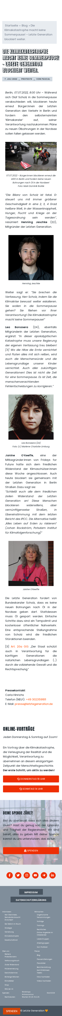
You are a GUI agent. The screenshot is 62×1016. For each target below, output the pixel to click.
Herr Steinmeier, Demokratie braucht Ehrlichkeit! (12, 915)
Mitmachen (38, 912)
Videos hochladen (44, 981)
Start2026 (51, 993)
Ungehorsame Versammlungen (43, 915)
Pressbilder (41, 963)
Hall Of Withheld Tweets (43, 970)
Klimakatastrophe (12, 936)
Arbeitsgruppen (43, 943)
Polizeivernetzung (11, 969)
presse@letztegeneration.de (34, 704)
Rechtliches (41, 929)
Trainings (40, 925)
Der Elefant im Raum (13, 924)
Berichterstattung (44, 967)
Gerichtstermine (11, 973)
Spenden (5, 993)
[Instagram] (27, 875)
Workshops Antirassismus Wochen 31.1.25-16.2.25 (30, 992)
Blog (25, 25)
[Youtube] (35, 875)
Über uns (5, 951)
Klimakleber (9, 981)
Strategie (8, 928)
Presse (37, 951)
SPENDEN (11, 1011)
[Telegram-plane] (44, 875)
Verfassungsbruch (12, 960)
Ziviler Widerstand (12, 965)
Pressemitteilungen (44, 959)
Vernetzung (9, 932)
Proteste (26, 79)
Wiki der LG (9, 989)
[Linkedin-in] (52, 875)
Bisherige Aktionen (12, 977)
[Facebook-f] (9, 875)
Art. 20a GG (19, 646)
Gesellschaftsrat (11, 940)
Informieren (6, 912)
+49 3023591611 (36, 699)
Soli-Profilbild (42, 947)
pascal (46, 79)
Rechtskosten (10, 997)
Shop (7, 985)
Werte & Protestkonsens (11, 954)
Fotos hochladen (43, 977)
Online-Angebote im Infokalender (45, 932)
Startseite (11, 25)
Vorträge (40, 921)
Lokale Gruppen (43, 939)
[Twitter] (18, 875)
